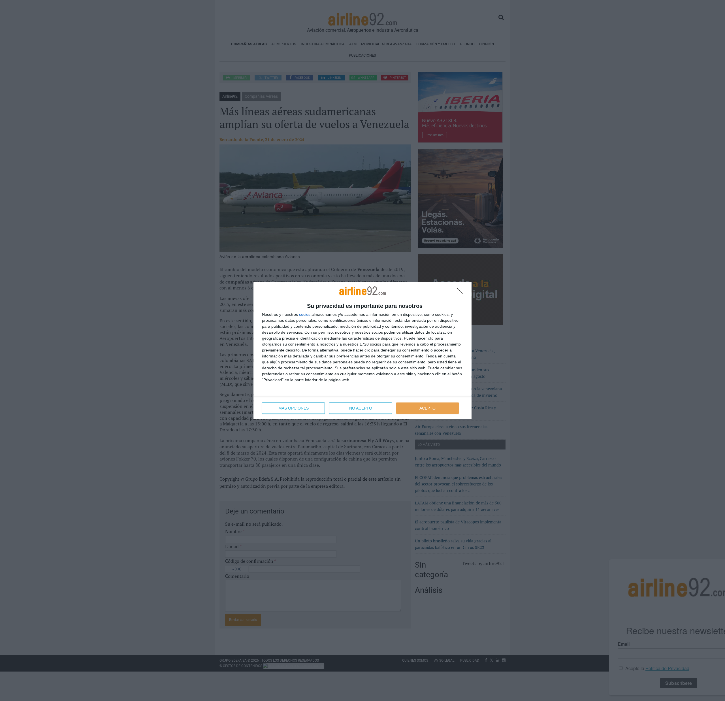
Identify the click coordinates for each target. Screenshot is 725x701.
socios (304, 314)
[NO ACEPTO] (461, 292)
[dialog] (362, 350)
